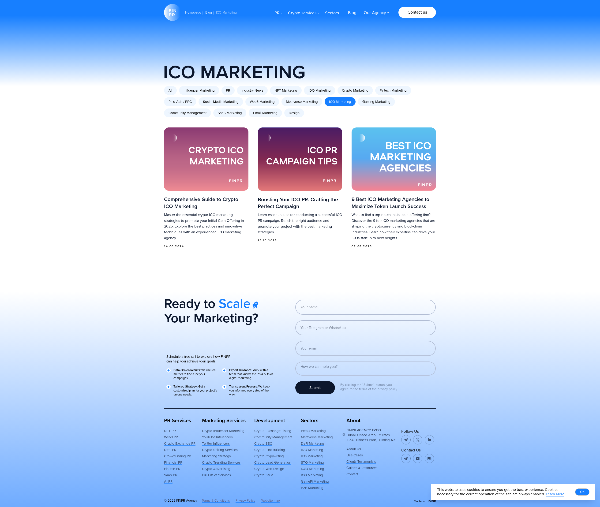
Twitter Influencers (216, 443)
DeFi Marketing (312, 443)
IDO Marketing (319, 90)
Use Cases (354, 455)
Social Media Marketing (221, 102)
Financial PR (173, 462)
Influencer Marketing (199, 90)
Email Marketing (265, 113)
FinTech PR (172, 469)
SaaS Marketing (230, 113)
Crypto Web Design (269, 469)
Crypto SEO (263, 443)
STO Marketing (312, 462)
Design (294, 113)
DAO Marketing (312, 469)
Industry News (252, 90)
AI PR (168, 481)
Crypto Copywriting (269, 456)
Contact (352, 474)
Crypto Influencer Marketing (223, 431)
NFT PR (170, 431)
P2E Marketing (312, 488)
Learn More (555, 494)
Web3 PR (171, 437)
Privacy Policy (245, 501)
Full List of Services (216, 475)
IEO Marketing (312, 456)
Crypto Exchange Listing (272, 431)
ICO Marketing (340, 102)
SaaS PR (170, 475)
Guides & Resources (361, 468)
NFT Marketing (285, 90)
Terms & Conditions (216, 501)
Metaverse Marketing (302, 102)
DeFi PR (170, 450)
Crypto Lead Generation (272, 462)
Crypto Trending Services (221, 462)
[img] (417, 458)
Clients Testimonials (361, 461)
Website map (270, 501)
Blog (208, 13)
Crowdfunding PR (177, 456)
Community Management (187, 113)
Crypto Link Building (269, 450)
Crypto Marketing (355, 90)
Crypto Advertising (216, 469)
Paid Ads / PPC (180, 102)
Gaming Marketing (376, 102)
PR (228, 90)
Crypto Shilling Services (220, 450)
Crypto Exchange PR (179, 443)
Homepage (193, 13)
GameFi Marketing (315, 481)
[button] (417, 12)
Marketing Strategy (216, 456)
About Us (353, 449)
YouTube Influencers (217, 437)
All (170, 90)
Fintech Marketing (393, 90)
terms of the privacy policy (378, 389)
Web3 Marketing (262, 102)
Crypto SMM (263, 475)
